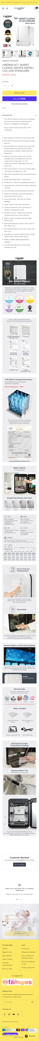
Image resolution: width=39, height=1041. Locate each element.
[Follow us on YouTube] (13, 1014)
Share (4, 108)
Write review (19, 864)
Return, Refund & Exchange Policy (27, 957)
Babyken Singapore (10, 61)
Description (7, 115)
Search (4, 948)
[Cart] (36, 8)
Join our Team (7, 969)
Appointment (7, 952)
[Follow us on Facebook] (4, 1014)
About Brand (6, 956)
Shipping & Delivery (28, 952)
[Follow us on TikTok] (18, 1014)
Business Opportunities (7, 964)
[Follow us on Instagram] (9, 1014)
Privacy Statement (28, 967)
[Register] (32, 1002)
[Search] (7, 8)
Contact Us (25, 948)
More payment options (20, 104)
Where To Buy (7, 959)
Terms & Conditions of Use (28, 963)
